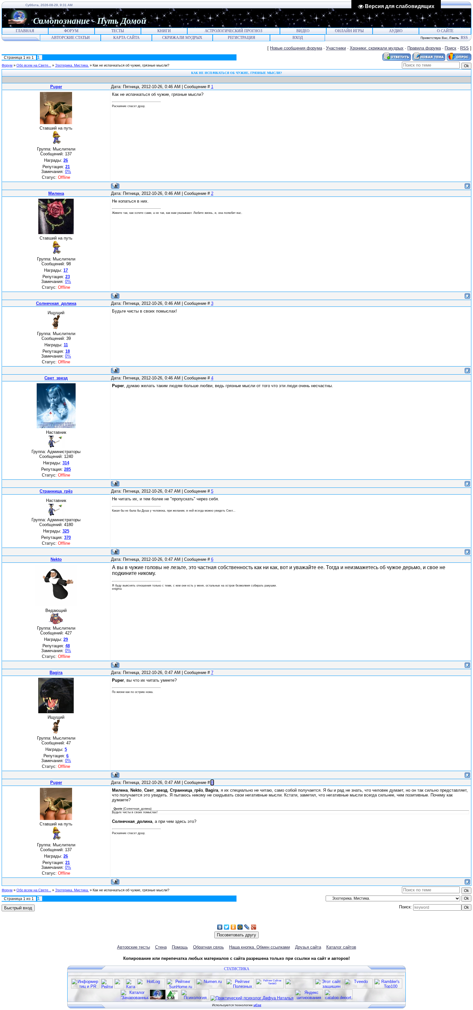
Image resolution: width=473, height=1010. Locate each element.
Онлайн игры (349, 31)
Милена (56, 193)
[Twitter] (226, 927)
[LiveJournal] (247, 927)
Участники (336, 48)
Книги (164, 31)
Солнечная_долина (56, 303)
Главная (25, 31)
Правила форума (424, 48)
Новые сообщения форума (296, 48)
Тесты (117, 31)
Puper (56, 86)
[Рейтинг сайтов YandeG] (269, 987)
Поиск (450, 48)
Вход (297, 37)
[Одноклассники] (233, 927)
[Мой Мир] (240, 927)
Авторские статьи (70, 37)
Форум (71, 31)
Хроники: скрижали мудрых (376, 48)
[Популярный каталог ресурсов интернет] (299, 987)
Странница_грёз (56, 491)
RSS (464, 37)
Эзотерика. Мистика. (72, 65)
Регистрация (241, 37)
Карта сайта (126, 37)
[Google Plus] (253, 927)
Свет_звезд (56, 378)
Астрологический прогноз (233, 31)
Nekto (56, 559)
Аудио (396, 31)
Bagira (56, 672)
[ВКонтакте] (220, 927)
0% (68, 171)
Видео (303, 31)
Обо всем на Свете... (33, 65)
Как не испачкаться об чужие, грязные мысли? (131, 65)
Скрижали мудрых (182, 37)
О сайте (445, 31)
